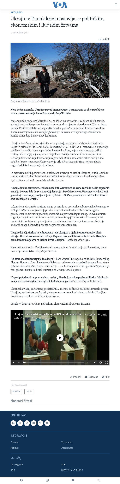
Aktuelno (17, 12)
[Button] (104, 39)
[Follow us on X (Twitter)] (20, 423)
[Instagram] (47, 480)
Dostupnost (67, 448)
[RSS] (40, 423)
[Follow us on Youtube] (33, 423)
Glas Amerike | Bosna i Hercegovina (34, 318)
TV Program (17, 465)
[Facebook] (21, 480)
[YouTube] (73, 480)
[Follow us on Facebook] (13, 423)
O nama (14, 442)
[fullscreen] (106, 362)
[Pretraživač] (98, 480)
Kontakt (14, 448)
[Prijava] (47, 423)
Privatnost (66, 442)
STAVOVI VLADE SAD (72, 470)
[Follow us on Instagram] (27, 423)
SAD (13, 470)
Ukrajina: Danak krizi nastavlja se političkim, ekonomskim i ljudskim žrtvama (58, 314)
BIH (63, 465)
